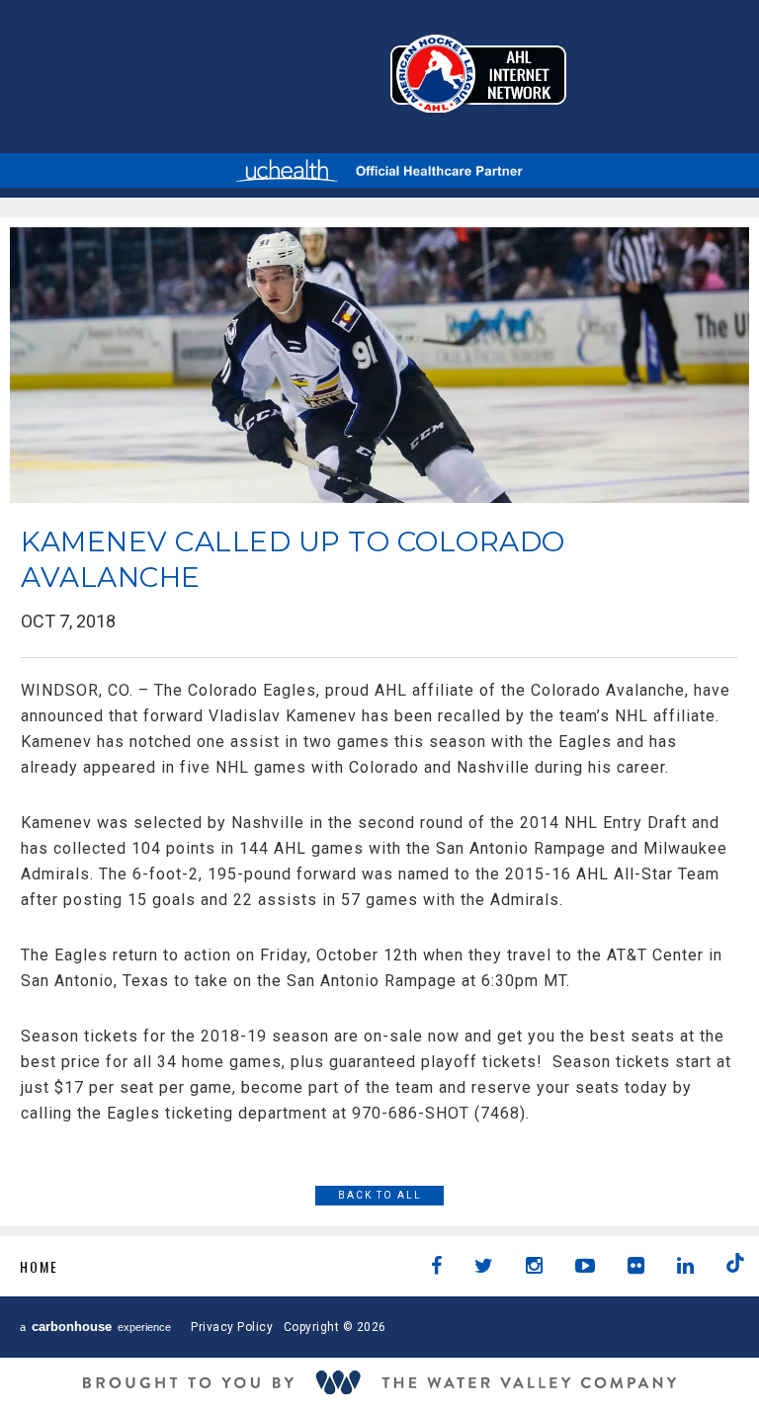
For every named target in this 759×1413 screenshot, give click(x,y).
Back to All (380, 1195)
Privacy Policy (232, 1327)
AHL (478, 74)
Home (39, 1266)
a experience (95, 1326)
